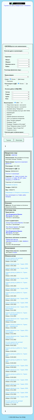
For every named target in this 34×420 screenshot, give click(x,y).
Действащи (21, 79)
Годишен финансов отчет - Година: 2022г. (17, 365)
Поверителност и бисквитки (23, 5)
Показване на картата (11, 184)
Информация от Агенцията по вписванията (17, 192)
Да (27, 83)
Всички (13, 79)
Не (7, 85)
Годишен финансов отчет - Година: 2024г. (17, 396)
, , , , (16, 178)
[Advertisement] (17, 25)
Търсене (6, 5)
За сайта (12, 5)
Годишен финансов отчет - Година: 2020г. (17, 264)
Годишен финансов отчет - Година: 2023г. (17, 380)
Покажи (15, 252)
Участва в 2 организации (12, 173)
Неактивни (10, 81)
